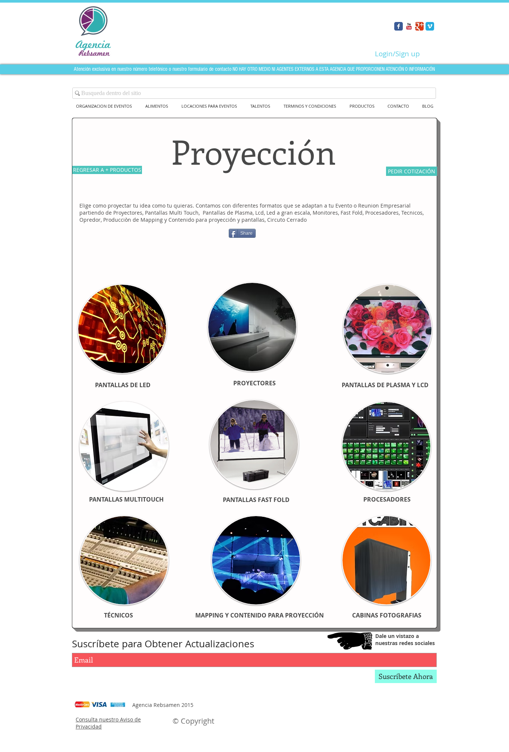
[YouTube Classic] (409, 26)
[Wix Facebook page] (398, 26)
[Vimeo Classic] (430, 26)
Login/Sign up (397, 54)
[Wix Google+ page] (419, 26)
